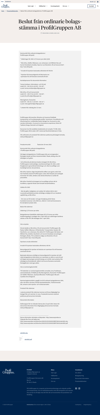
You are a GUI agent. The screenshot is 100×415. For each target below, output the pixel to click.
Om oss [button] (65, 6)
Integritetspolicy (87, 404)
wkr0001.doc (24, 333)
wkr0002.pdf (28, 339)
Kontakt (91, 6)
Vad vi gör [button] (31, 6)
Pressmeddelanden (12, 11)
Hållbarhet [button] (42, 6)
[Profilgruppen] (5, 6)
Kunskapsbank (55, 6)
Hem (2, 11)
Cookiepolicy (78, 404)
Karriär (92, 2)
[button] (97, 6)
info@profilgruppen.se (33, 372)
